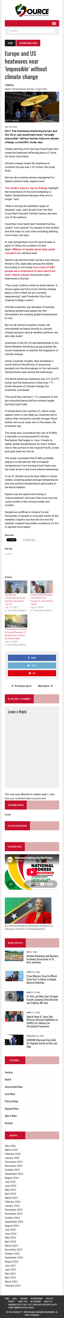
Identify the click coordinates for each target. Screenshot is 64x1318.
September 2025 (14, 1173)
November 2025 (13, 1165)
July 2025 (10, 1181)
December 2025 (13, 1161)
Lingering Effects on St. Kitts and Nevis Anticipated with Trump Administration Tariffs (32, 1306)
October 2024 (12, 1217)
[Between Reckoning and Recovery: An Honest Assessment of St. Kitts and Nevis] (14, 959)
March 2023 (11, 1281)
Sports (11, 1301)
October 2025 (12, 1169)
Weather (9, 1123)
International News (14, 1087)
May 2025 (10, 1189)
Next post (43, 685)
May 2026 (10, 1145)
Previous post (23, 685)
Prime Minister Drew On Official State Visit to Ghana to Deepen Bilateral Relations (42, 979)
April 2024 (10, 1241)
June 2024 (10, 1233)
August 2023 (12, 1261)
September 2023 (14, 1257)
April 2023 (10, 1277)
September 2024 (14, 1221)
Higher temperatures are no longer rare (26, 89)
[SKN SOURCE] (32, 10)
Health (8, 1079)
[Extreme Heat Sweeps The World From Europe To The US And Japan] (41, 586)
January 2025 (12, 1205)
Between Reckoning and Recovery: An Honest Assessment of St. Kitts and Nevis (43, 959)
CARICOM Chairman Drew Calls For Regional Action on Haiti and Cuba (42, 1043)
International (37, 1298)
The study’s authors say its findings (26, 188)
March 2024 (11, 1245)
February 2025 (13, 1201)
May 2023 (10, 1273)
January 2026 (12, 1157)
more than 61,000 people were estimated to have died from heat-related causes (30, 271)
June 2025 (10, 1185)
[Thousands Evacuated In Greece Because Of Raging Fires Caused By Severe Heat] (16, 621)
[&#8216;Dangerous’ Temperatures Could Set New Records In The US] (16, 586)
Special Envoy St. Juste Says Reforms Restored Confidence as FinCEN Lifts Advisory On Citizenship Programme (42, 1021)
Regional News (12, 1108)
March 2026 (11, 1149)
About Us (48, 1301)
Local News (10, 1094)
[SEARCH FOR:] (32, 30)
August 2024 (12, 1225)
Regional (23, 1298)
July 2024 (10, 1229)
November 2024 (13, 1213)
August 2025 (12, 1177)
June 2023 (10, 1269)
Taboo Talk (22, 1301)
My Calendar (36, 1301)
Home (7, 1298)
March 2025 (11, 1197)
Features (9, 1072)
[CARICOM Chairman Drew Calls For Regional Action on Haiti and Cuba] (14, 1043)
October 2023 (12, 1253)
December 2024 (13, 1209)
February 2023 (13, 1285)
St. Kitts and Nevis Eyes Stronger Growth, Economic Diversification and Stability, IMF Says (42, 999)
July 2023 (10, 1265)
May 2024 (10, 1237)
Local (14, 1298)
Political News (11, 1101)
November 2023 (13, 1249)
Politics (49, 1298)
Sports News (11, 1116)
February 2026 (13, 1153)
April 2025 (10, 1193)
